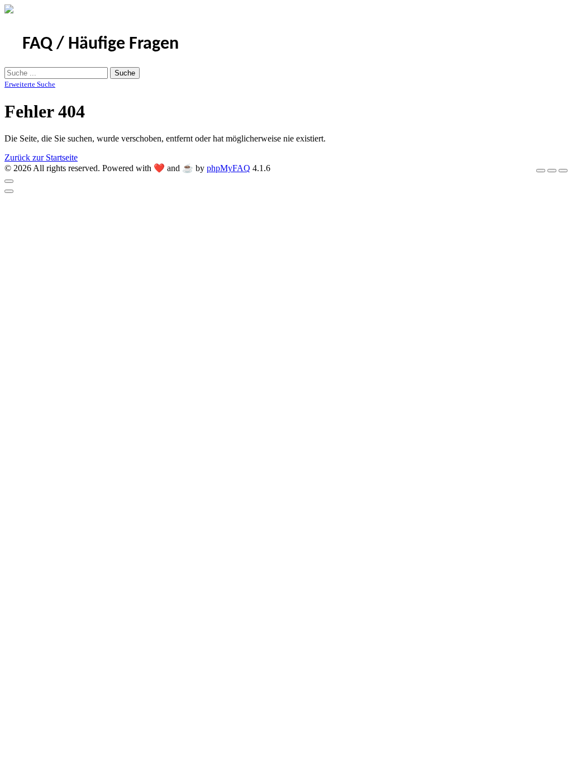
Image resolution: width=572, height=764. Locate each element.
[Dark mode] (551, 170)
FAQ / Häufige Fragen (100, 44)
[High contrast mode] (563, 170)
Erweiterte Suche (29, 84)
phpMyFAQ (228, 168)
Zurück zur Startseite (41, 157)
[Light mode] (540, 170)
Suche (125, 73)
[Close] (8, 181)
